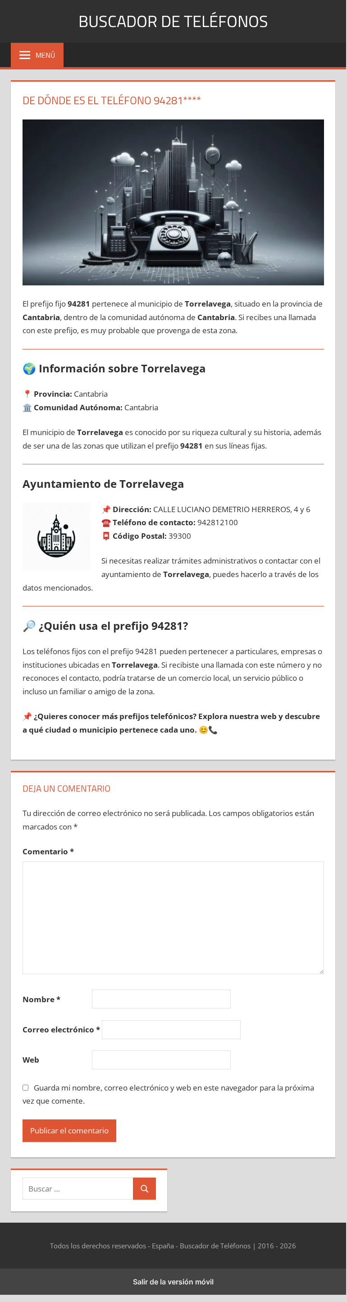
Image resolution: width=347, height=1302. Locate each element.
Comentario (48, 851)
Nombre (41, 999)
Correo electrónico (61, 1029)
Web (31, 1059)
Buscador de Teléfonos (173, 21)
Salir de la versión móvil (173, 1281)
